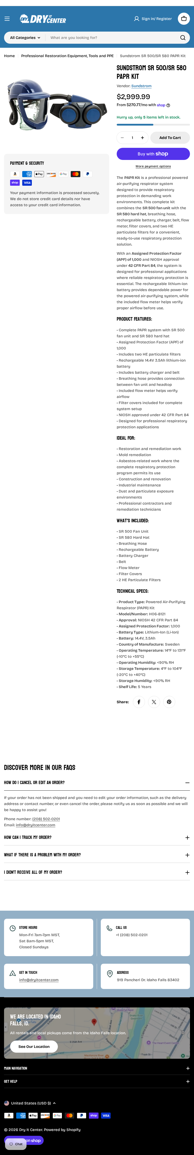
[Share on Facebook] (139, 702)
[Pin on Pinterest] (169, 702)
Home (9, 56)
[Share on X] (154, 702)
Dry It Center (30, 1129)
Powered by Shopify (62, 1129)
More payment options (153, 166)
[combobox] (97, 38)
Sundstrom (141, 86)
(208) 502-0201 (46, 819)
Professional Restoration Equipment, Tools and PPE (67, 56)
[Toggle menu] (7, 19)
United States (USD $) (31, 1103)
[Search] (183, 38)
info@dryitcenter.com (35, 825)
